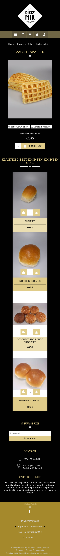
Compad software (42, 547)
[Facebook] (30, 512)
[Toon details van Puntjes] (30, 195)
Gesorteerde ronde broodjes (30, 340)
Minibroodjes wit (30, 400)
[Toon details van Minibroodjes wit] (30, 374)
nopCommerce (26, 547)
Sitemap (30, 537)
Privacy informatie (30, 521)
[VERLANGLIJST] (30, 34)
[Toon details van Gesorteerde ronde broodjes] (30, 314)
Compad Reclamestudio (35, 550)
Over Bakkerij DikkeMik (30, 532)
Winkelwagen (37, 34)
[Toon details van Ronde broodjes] (30, 255)
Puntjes (30, 221)
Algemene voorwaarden (30, 526)
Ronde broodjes (30, 281)
